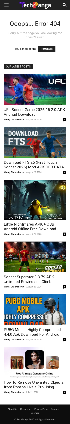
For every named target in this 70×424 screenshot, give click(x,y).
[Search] (65, 5)
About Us (12, 408)
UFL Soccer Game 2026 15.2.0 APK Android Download (34, 112)
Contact (55, 408)
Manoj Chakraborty (14, 119)
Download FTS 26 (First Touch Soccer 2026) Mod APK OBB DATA (34, 164)
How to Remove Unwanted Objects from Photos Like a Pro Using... (34, 384)
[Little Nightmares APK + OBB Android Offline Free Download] (35, 200)
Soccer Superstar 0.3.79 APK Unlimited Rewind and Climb (29, 279)
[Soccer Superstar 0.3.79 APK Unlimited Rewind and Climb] (35, 257)
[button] (6, 5)
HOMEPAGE (47, 49)
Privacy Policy (41, 408)
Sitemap (35, 412)
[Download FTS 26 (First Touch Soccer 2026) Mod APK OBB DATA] (35, 142)
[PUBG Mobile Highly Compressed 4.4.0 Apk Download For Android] (35, 309)
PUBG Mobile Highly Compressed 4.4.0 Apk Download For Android (32, 332)
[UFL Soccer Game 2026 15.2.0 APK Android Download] (35, 89)
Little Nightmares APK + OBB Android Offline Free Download (30, 226)
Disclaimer (25, 408)
